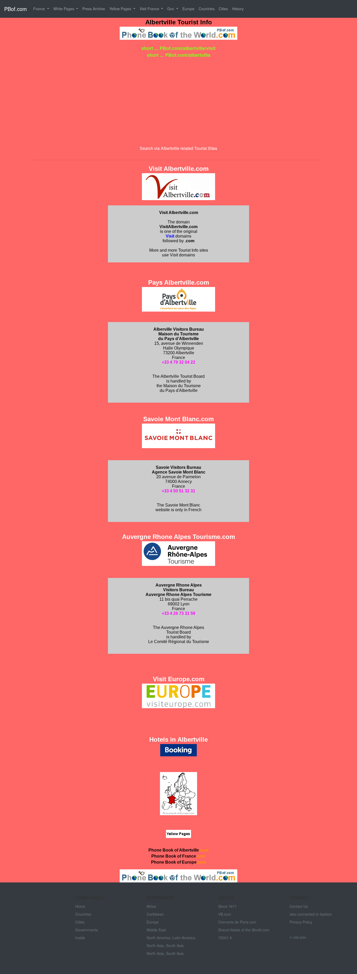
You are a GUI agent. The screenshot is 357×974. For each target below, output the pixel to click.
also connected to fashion (311, 914)
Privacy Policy (301, 922)
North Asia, (156, 945)
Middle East (156, 929)
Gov (171, 8)
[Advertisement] (178, 99)
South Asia (175, 945)
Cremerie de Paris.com (237, 922)
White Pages (64, 8)
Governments (86, 929)
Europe (188, 8)
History (238, 8)
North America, (159, 937)
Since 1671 (227, 906)
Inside (80, 937)
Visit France (150, 8)
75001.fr (225, 937)
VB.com (224, 914)
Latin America (183, 937)
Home (80, 906)
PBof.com (15, 9)
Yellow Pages (120, 8)
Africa (151, 906)
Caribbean (155, 914)
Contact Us (299, 906)
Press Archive (93, 8)
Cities (223, 8)
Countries (207, 8)
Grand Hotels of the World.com (243, 929)
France (39, 8)
